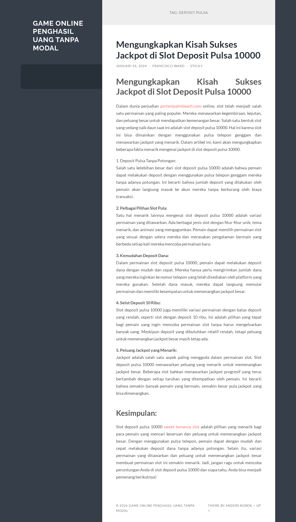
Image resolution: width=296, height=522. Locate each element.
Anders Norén (239, 505)
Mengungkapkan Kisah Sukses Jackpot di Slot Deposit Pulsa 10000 (188, 49)
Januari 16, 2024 (131, 66)
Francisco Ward (168, 66)
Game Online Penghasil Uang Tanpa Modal (58, 35)
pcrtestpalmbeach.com (180, 106)
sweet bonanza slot (181, 426)
